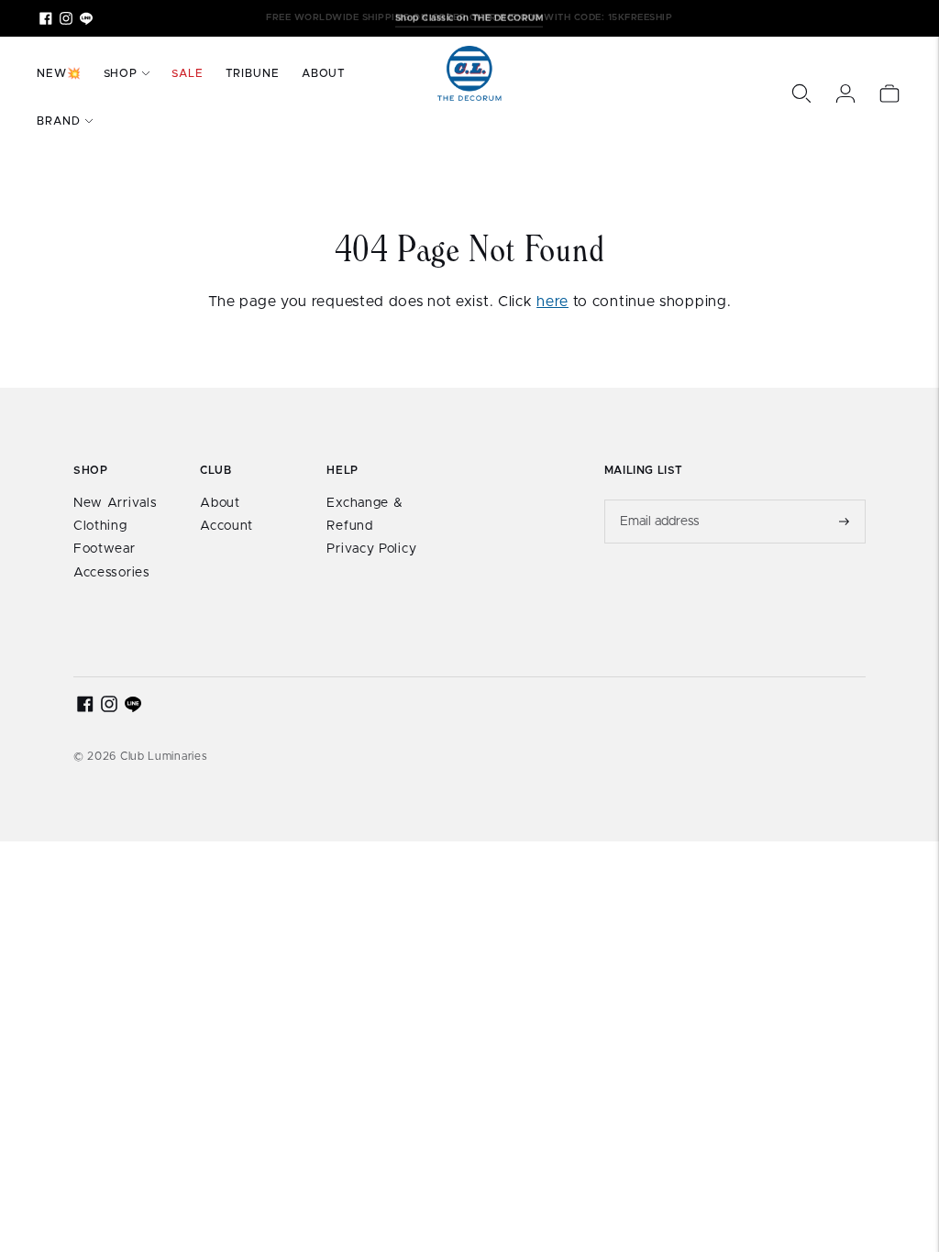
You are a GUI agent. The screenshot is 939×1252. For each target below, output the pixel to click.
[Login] (845, 93)
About (324, 73)
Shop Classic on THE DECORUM (469, 17)
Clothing (100, 526)
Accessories (111, 572)
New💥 (59, 73)
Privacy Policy (371, 549)
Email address (660, 499)
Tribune (253, 73)
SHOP (121, 73)
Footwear (104, 549)
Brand (59, 120)
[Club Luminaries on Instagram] (66, 18)
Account (226, 526)
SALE (187, 73)
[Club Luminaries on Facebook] (45, 18)
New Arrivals (115, 503)
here (552, 301)
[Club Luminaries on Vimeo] (86, 18)
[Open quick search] (801, 93)
